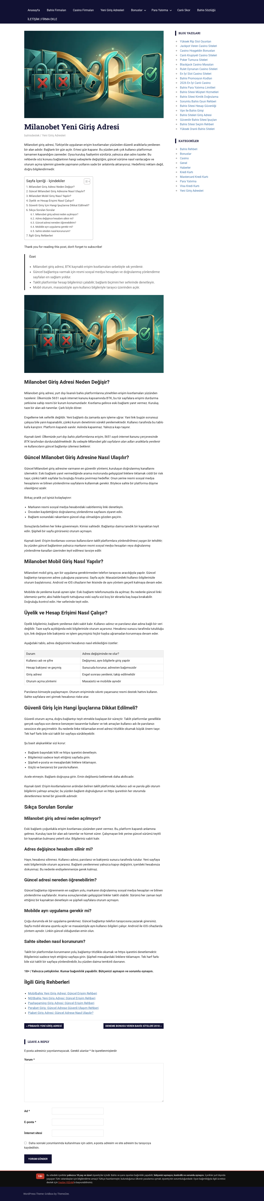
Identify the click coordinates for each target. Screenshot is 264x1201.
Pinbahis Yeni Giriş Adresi (45, 1026)
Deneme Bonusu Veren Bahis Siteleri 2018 (132, 1026)
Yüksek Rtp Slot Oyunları (195, 41)
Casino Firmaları (83, 10)
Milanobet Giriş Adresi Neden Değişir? (52, 186)
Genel (183, 163)
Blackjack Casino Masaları (197, 64)
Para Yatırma (160, 10)
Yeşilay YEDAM (66, 1182)
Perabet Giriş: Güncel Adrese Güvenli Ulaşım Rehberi (63, 1008)
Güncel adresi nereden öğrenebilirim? (55, 222)
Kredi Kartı (186, 172)
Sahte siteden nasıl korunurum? (52, 231)
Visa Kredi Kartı (189, 186)
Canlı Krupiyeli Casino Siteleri (198, 55)
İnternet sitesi (33, 1133)
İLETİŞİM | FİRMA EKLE (42, 19)
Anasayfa (34, 10)
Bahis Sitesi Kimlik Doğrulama (199, 96)
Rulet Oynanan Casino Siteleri (198, 69)
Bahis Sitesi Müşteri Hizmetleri (199, 92)
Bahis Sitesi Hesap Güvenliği (198, 106)
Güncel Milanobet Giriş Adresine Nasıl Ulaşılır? (57, 191)
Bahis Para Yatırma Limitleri (197, 87)
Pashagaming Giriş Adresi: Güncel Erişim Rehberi (61, 1003)
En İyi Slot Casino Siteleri (195, 73)
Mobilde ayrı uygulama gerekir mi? (54, 226)
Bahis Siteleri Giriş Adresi (196, 115)
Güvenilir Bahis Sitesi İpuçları (198, 119)
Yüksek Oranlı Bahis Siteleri (197, 129)
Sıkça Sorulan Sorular (42, 210)
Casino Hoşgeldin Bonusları (197, 50)
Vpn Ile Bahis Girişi (192, 110)
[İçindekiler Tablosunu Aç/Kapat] (85, 181)
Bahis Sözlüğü (206, 10)
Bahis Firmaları (56, 10)
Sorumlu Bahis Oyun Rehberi (198, 101)
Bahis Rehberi (188, 149)
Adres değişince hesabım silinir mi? (54, 218)
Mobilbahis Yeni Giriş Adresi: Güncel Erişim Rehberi (62, 993)
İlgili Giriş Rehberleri (41, 235)
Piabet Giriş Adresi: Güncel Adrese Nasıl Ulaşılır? (60, 1013)
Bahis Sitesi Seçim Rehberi (197, 124)
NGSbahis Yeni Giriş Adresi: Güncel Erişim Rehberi (61, 998)
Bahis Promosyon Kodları (196, 78)
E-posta (30, 1122)
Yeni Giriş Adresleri (112, 10)
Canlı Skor (183, 10)
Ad (27, 1111)
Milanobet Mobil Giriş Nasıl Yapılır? (50, 196)
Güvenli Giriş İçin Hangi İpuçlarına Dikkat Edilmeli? (59, 205)
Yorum (29, 1059)
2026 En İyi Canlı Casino (195, 83)
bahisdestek (32, 135)
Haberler (185, 167)
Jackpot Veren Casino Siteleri (198, 46)
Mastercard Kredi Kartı (194, 177)
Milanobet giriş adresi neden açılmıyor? (56, 214)
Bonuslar (136, 10)
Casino (184, 158)
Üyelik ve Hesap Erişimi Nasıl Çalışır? (51, 200)
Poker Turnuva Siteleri (194, 60)
